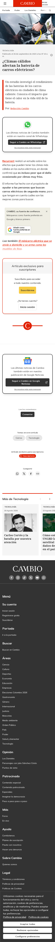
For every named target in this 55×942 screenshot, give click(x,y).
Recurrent (8, 161)
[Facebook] (11, 577)
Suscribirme (27, 290)
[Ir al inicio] (27, 3)
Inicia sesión (27, 307)
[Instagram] (18, 577)
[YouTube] (37, 577)
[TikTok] (24, 577)
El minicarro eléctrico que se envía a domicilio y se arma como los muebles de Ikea (27, 244)
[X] (30, 577)
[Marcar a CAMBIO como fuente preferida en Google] (27, 230)
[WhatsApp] (43, 577)
